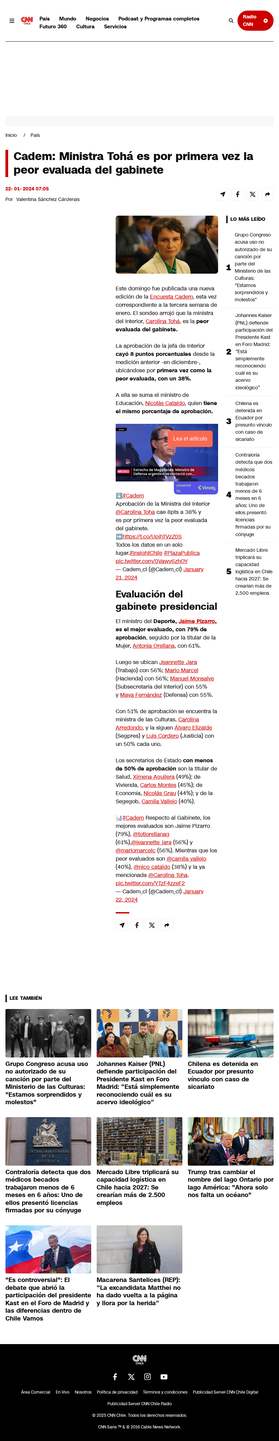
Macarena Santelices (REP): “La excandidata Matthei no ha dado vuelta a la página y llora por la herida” (139, 1292)
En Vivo (62, 1392)
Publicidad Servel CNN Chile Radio (140, 1404)
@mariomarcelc (135, 850)
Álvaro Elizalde (193, 728)
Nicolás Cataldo (165, 403)
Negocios (97, 18)
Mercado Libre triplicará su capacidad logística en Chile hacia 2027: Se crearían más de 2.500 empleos (254, 572)
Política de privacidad (117, 1392)
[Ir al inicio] (27, 21)
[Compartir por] (267, 194)
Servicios (115, 26)
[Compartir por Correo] (222, 194)
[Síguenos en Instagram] (147, 1376)
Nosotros (83, 1392)
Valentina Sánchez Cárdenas (48, 199)
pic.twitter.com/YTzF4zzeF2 (150, 883)
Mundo (67, 18)
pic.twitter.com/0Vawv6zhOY (152, 561)
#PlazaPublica (182, 553)
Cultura (85, 26)
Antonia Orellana (154, 646)
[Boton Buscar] (231, 21)
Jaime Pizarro (197, 621)
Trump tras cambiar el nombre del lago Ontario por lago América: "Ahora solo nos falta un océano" (231, 1184)
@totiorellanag (151, 834)
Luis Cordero (162, 736)
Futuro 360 (53, 26)
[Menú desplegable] (11, 20)
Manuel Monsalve (192, 678)
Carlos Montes (158, 785)
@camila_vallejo (186, 859)
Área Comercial (35, 1392)
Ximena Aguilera (154, 777)
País (44, 18)
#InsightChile (146, 553)
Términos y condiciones (165, 1392)
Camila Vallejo (159, 801)
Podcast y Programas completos (158, 18)
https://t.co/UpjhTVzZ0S (152, 537)
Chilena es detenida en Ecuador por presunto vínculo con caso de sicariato (253, 421)
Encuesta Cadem (171, 297)
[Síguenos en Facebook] (115, 1376)
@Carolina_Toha (135, 512)
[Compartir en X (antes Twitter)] (252, 194)
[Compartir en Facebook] (237, 194)
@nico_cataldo (152, 867)
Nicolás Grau (160, 793)
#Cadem (133, 496)
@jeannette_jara (151, 842)
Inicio (11, 135)
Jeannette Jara (178, 662)
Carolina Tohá (163, 321)
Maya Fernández (141, 695)
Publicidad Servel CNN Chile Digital (225, 1392)
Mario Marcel (181, 670)
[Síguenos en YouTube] (164, 1376)
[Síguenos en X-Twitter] (131, 1376)
